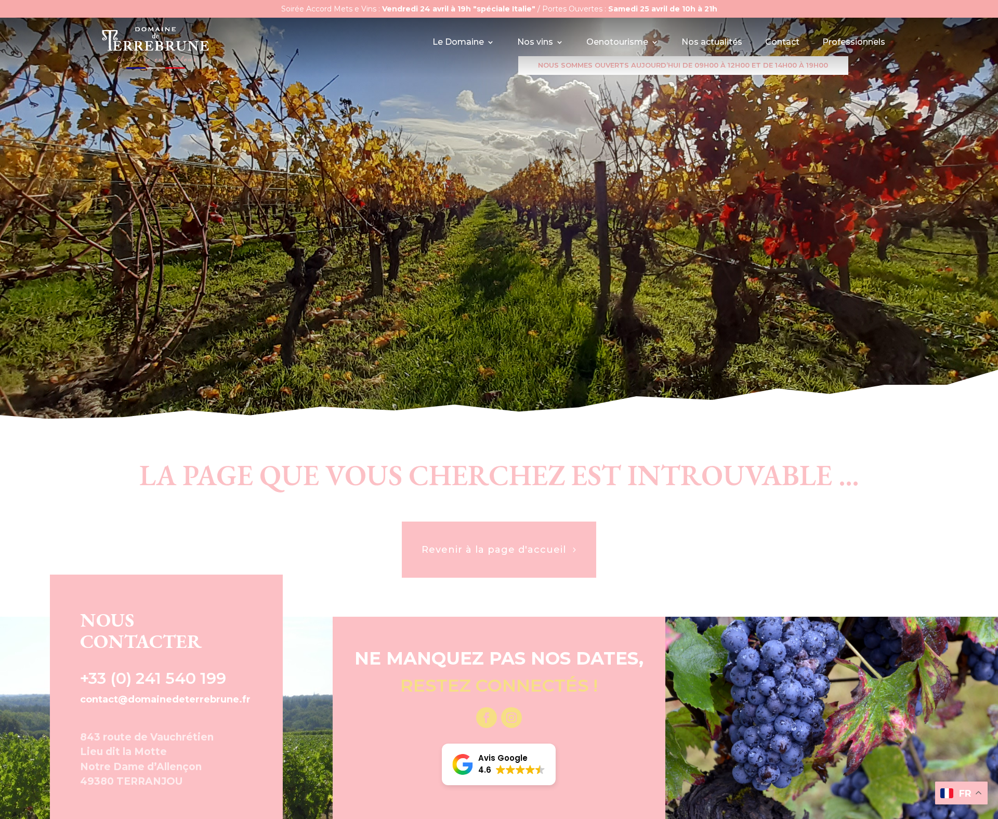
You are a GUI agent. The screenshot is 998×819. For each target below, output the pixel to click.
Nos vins (535, 42)
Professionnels (853, 42)
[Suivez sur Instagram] (511, 717)
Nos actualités (711, 42)
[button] (499, 764)
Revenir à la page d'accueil (494, 549)
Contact (782, 42)
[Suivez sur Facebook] (486, 717)
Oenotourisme (617, 42)
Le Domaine (458, 42)
